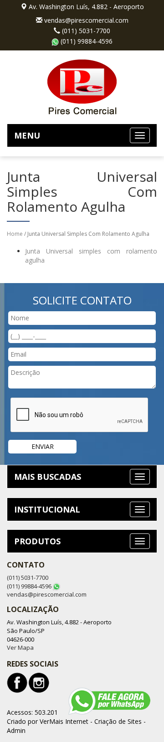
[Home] (82, 86)
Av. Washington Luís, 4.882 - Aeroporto (86, 6)
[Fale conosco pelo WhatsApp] (109, 701)
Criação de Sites (118, 721)
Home (15, 234)
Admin (16, 730)
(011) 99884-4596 (87, 41)
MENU (27, 135)
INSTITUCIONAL (47, 509)
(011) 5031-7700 (86, 30)
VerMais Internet (64, 721)
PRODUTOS (37, 541)
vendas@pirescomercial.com (86, 20)
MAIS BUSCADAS (47, 476)
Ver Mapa (20, 647)
